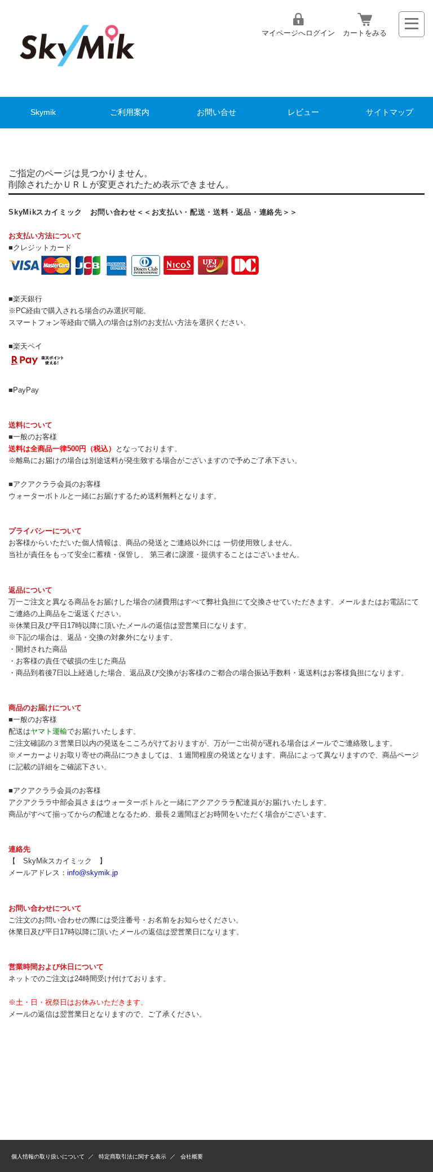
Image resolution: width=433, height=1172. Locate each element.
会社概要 (191, 1156)
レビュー (303, 112)
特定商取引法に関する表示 (132, 1156)
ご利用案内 (129, 112)
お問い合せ (216, 112)
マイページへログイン (298, 33)
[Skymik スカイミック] (76, 77)
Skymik (43, 112)
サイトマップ (389, 112)
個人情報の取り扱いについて (48, 1156)
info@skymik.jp (92, 872)
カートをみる (365, 33)
